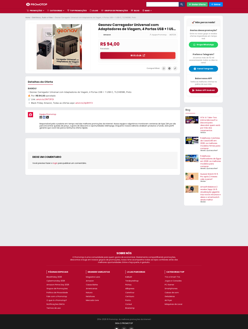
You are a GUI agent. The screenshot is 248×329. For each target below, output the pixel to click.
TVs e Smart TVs (172, 277)
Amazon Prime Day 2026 (58, 284)
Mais (147, 10)
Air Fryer (168, 300)
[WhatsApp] (163, 68)
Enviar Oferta (199, 4)
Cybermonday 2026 (56, 280)
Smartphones (171, 288)
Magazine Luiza (93, 277)
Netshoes (90, 296)
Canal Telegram (205, 68)
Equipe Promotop (159, 35)
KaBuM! (128, 277)
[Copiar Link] (175, 68)
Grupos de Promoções (116, 10)
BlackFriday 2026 (54, 277)
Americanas (91, 288)
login (55, 163)
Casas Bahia (92, 284)
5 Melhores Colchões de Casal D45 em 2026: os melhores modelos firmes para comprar (210, 143)
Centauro (129, 296)
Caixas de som (172, 292)
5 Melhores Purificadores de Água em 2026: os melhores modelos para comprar (210, 161)
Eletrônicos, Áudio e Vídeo (42, 17)
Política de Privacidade (57, 292)
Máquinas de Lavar (173, 304)
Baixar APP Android (205, 90)
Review (203, 150)
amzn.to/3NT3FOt (45, 99)
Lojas (95, 10)
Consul (128, 304)
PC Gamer (169, 284)
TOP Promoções (78, 10)
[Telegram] (169, 68)
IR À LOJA (136, 55)
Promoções (35, 10)
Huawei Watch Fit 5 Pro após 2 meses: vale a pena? (209, 176)
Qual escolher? (212, 150)
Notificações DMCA (56, 304)
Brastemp (130, 308)
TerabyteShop (132, 280)
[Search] (182, 4)
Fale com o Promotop (57, 296)
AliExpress (129, 288)
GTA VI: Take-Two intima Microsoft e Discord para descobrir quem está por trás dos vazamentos (210, 124)
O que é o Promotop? (57, 300)
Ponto (128, 300)
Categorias (55, 10)
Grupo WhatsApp (205, 44)
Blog (136, 10)
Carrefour (129, 292)
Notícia (203, 132)
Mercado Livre (92, 300)
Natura (89, 292)
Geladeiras (170, 296)
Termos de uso (54, 308)
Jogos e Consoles (173, 280)
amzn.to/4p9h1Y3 (84, 103)
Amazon (107, 35)
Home (27, 17)
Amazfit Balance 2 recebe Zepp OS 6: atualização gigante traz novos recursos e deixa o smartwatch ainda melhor (210, 193)
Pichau (128, 284)
